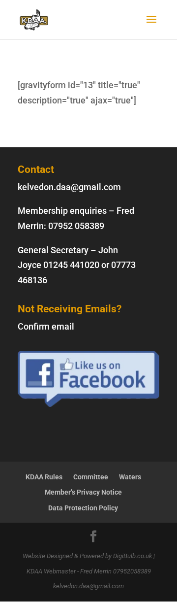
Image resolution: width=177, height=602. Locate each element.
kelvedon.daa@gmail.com (69, 187)
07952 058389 (76, 226)
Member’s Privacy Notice (83, 492)
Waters (130, 477)
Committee (90, 477)
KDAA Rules (44, 477)
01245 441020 (71, 265)
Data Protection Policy (83, 508)
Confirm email (46, 326)
